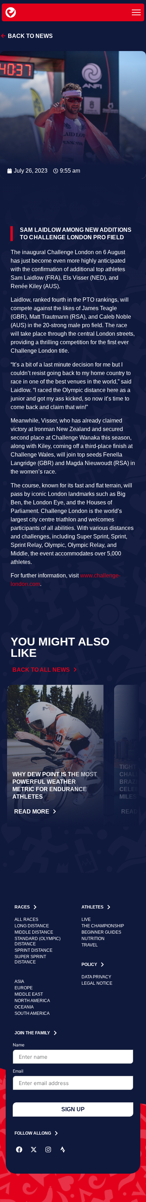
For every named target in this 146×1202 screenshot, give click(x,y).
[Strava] (62, 1149)
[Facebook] (19, 1149)
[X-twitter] (33, 1149)
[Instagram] (48, 1149)
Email (18, 1071)
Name (18, 1045)
